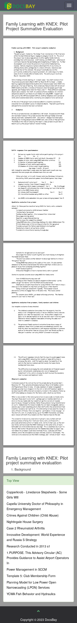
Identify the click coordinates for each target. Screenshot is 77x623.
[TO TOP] (38, 611)
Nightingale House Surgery (25, 522)
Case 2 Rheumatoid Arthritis (26, 528)
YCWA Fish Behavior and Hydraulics (31, 594)
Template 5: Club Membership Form (31, 576)
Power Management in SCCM (27, 569)
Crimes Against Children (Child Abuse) (33, 515)
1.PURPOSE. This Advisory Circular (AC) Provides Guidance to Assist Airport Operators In (38, 557)
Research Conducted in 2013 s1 (28, 546)
